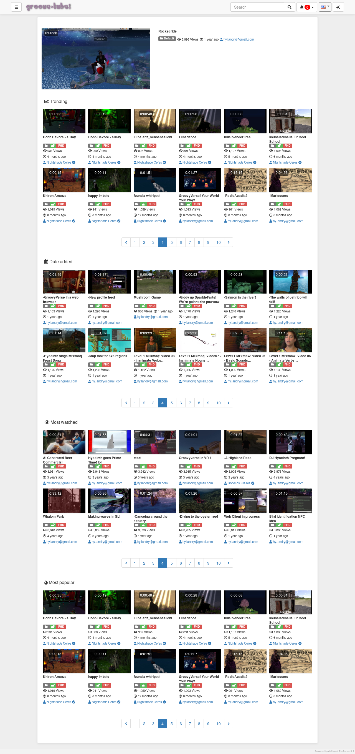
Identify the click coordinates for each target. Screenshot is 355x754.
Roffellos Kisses (239, 483)
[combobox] (325, 7)
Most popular (61, 582)
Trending (58, 101)
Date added (60, 261)
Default (168, 38)
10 (218, 242)
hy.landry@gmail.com (238, 39)
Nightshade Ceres (59, 162)
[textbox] (325, 6)
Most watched (63, 422)
